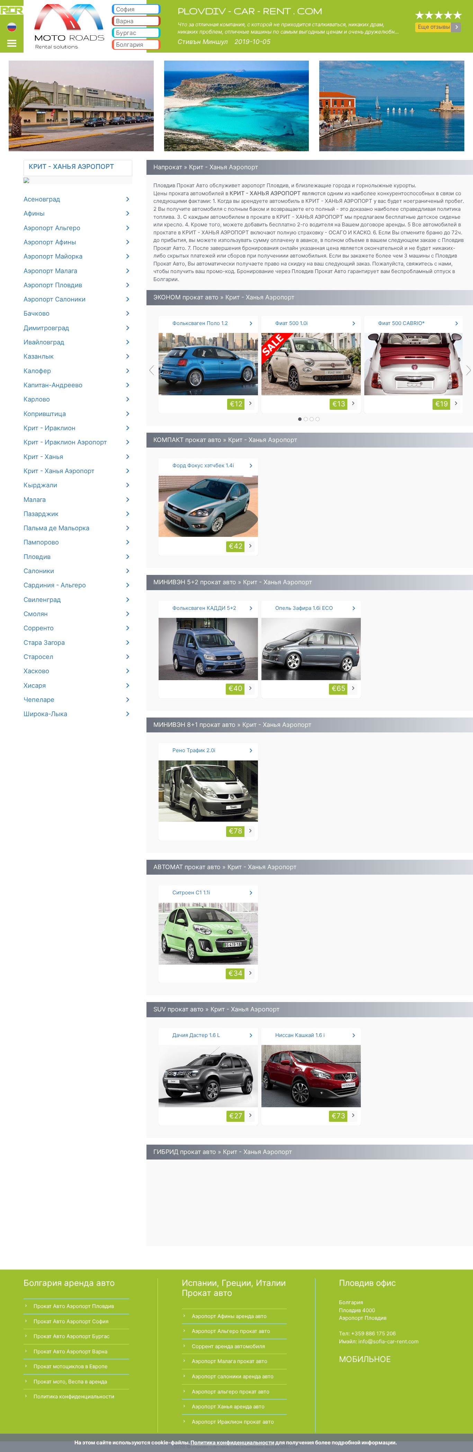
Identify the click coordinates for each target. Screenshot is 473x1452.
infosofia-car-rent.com (388, 1341)
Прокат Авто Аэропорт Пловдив (74, 1306)
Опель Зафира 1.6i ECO (304, 608)
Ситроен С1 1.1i (191, 892)
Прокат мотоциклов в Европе (71, 1366)
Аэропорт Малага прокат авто (229, 1361)
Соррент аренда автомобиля (228, 1346)
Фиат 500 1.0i (291, 323)
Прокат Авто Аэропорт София (71, 1321)
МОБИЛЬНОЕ (365, 1359)
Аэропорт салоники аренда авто (233, 1376)
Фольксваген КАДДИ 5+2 (204, 608)
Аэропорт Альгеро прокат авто (231, 1331)
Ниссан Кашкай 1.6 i (300, 1035)
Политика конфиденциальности (74, 1396)
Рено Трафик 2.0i (193, 750)
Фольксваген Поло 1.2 (200, 323)
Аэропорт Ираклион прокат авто (233, 1421)
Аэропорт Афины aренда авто (229, 1316)
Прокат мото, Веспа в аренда (70, 1381)
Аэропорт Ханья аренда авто (228, 1406)
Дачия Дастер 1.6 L (196, 1035)
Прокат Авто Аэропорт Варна (70, 1351)
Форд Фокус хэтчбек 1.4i (203, 465)
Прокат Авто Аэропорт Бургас (71, 1336)
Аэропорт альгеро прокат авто (230, 1391)
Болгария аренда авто (69, 1283)
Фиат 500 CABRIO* (401, 323)
